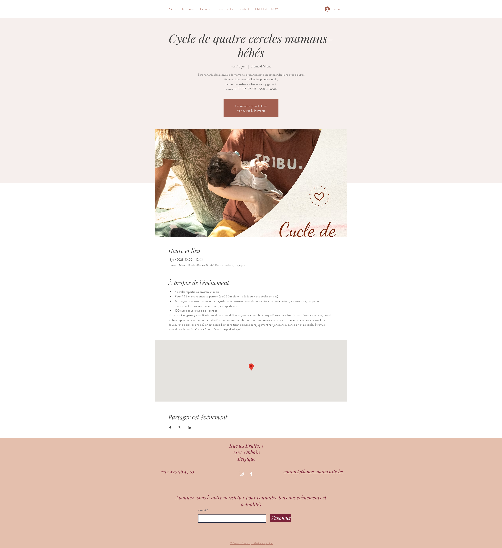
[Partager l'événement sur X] (180, 427)
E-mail (202, 510)
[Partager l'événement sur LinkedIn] (189, 427)
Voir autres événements (251, 110)
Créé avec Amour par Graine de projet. (251, 543)
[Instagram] (241, 473)
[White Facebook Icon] (251, 473)
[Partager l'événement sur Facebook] (170, 427)
